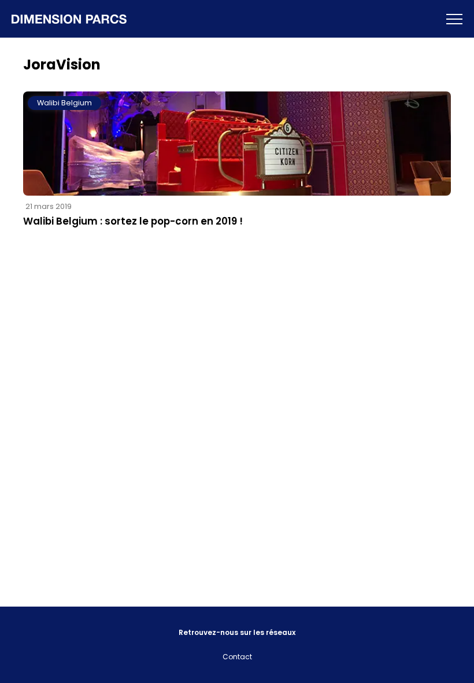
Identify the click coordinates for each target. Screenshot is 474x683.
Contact (237, 657)
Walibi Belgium (64, 103)
